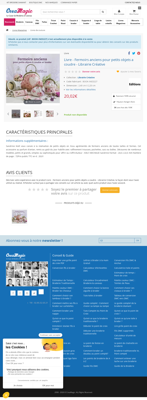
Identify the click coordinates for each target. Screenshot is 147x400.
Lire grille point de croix (125, 326)
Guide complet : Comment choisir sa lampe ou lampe (96, 304)
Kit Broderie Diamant (16, 2)
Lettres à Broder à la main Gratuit (95, 262)
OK (137, 240)
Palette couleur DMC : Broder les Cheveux (62, 289)
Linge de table (98, 22)
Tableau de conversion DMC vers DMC (125, 297)
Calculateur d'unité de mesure (125, 337)
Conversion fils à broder (63, 268)
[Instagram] (20, 293)
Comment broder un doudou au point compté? (95, 352)
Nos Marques (51, 2)
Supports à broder (86, 22)
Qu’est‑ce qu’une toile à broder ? (125, 320)
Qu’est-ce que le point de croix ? (126, 312)
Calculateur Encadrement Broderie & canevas (95, 282)
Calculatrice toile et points (126, 268)
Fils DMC (37, 22)
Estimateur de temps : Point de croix (125, 274)
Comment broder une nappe (62, 312)
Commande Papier (69, 2)
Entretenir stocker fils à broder (63, 327)
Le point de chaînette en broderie (126, 344)
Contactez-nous (132, 2)
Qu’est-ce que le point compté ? (63, 320)
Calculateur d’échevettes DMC (95, 269)
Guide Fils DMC (90, 366)
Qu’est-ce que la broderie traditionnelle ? (95, 320)
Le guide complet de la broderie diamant (125, 304)
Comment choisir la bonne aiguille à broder (96, 289)
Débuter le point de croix (95, 326)
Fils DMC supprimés (124, 330)
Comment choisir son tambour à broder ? (62, 297)
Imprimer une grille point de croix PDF (64, 262)
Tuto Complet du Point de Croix (95, 312)
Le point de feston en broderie (93, 344)
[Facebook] (13, 293)
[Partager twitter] (133, 53)
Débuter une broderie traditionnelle (94, 332)
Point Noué (63, 22)
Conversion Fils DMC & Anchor (125, 262)
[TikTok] (41, 293)
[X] (34, 293)
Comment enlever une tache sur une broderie (125, 360)
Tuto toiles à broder (92, 295)
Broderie (20, 22)
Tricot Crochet (53, 22)
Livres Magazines (120, 22)
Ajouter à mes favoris (131, 71)
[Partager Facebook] (129, 53)
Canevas (29, 22)
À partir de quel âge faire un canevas (64, 360)
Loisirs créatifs (108, 22)
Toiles (44, 22)
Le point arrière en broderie (61, 344)
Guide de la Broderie (124, 366)
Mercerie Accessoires (135, 22)
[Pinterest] (27, 293)
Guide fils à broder (61, 366)
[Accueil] (7, 30)
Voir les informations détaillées (81, 89)
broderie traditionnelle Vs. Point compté (127, 352)
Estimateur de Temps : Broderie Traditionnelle (63, 282)
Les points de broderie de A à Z (96, 360)
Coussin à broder (74, 22)
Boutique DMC (35, 2)
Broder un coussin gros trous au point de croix (63, 352)
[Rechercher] (103, 11)
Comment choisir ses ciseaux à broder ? (124, 289)
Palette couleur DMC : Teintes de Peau (124, 282)
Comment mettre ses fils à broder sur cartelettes (65, 304)
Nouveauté (9, 22)
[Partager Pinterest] (138, 53)
